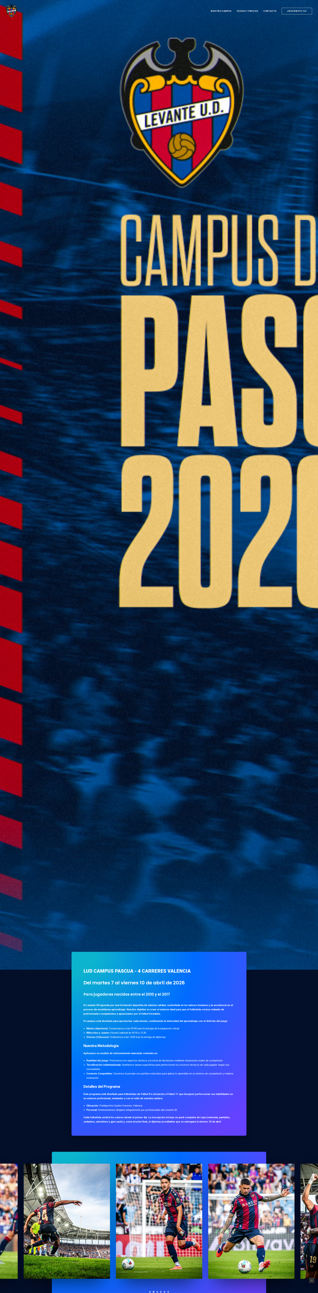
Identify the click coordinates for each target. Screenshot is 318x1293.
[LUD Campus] (11, 11)
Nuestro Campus (221, 11)
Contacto (269, 11)
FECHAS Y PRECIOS (247, 11)
